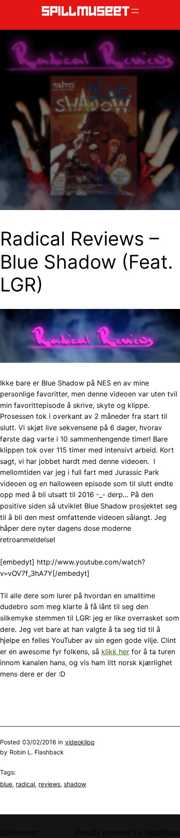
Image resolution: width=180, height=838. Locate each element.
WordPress (162, 832)
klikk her (115, 651)
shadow (75, 784)
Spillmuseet (19, 832)
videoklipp (80, 742)
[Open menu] (135, 11)
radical (25, 784)
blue (6, 784)
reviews (49, 784)
